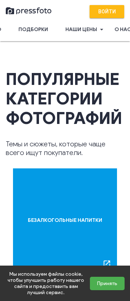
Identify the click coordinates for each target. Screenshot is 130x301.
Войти (107, 11)
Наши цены (85, 29)
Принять (107, 283)
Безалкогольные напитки (65, 220)
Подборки (33, 29)
